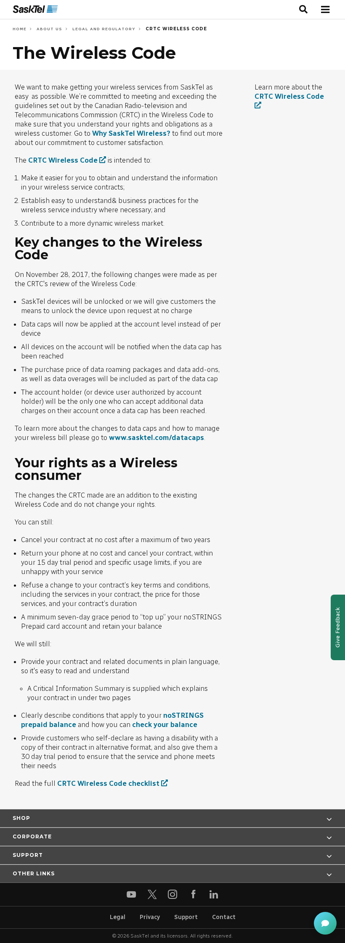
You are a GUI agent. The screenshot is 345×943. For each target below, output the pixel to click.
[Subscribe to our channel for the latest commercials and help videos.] (131, 894)
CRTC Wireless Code (175, 28)
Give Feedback (337, 627)
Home (20, 28)
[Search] (303, 10)
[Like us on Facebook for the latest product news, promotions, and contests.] (193, 894)
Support (186, 917)
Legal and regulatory (103, 28)
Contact (224, 917)
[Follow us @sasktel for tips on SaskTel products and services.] (152, 894)
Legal (117, 917)
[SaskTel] (35, 9)
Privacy (150, 917)
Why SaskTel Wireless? (131, 133)
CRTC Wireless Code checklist (108, 783)
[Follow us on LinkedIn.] (214, 894)
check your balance (164, 724)
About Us (48, 28)
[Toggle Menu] (325, 9)
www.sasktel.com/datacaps (156, 437)
